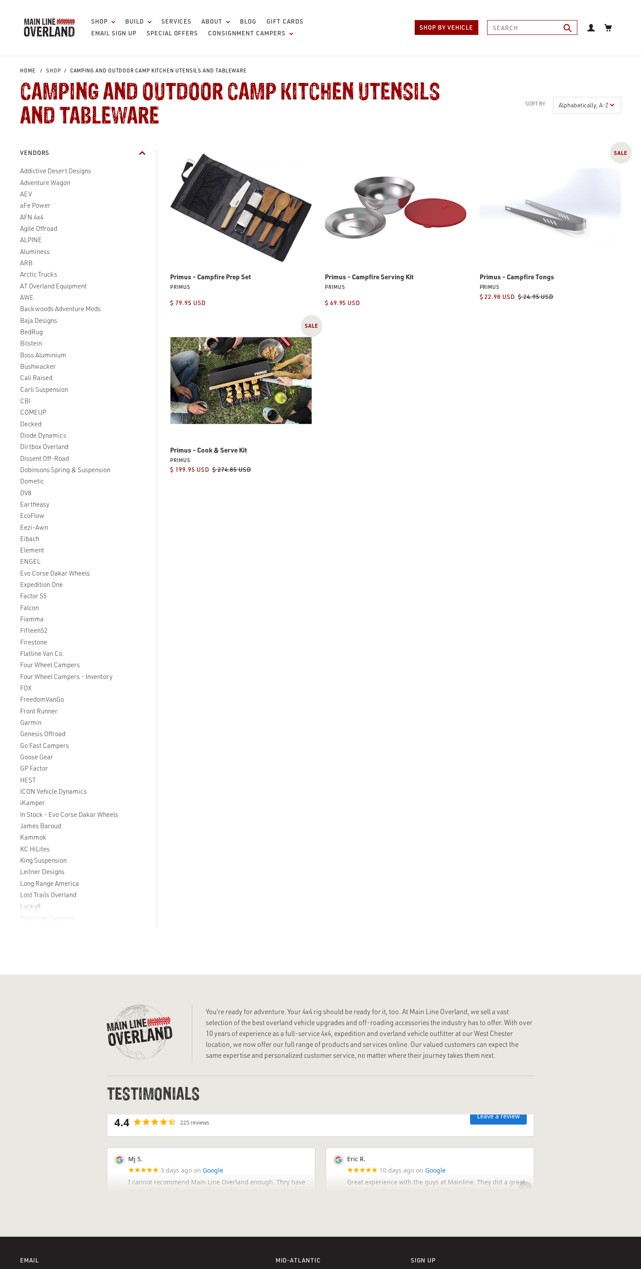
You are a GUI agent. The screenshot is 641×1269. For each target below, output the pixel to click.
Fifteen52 (34, 630)
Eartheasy (34, 504)
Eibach (29, 539)
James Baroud (40, 826)
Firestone (33, 642)
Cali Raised (36, 378)
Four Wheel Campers (50, 665)
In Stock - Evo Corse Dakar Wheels (69, 814)
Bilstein (31, 343)
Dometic (32, 481)
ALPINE (31, 240)
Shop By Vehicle (446, 27)
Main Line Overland (47, 918)
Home (28, 70)
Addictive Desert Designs (55, 171)
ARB (26, 263)
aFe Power (35, 205)
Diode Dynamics (43, 435)
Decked (30, 424)
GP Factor (34, 768)
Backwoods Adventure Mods (60, 309)
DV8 (25, 493)
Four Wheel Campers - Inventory (66, 676)
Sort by (535, 103)
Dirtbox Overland (44, 446)
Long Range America (49, 883)
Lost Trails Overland (48, 895)
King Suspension (43, 860)
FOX (25, 688)
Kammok (33, 837)
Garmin (30, 722)
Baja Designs (38, 320)
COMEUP (33, 412)
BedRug (31, 332)
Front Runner (39, 711)
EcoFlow (32, 515)
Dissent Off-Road (44, 458)
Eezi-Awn (34, 527)
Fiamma (32, 619)
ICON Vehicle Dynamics (53, 791)
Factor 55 (33, 596)
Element (32, 550)
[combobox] (532, 27)
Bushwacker (38, 366)
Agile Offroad (38, 228)
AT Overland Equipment (53, 286)
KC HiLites (35, 849)
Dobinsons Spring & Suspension (65, 470)
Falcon (29, 608)
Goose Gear (36, 757)
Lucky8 (30, 906)
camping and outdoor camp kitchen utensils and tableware (158, 70)
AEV (26, 194)
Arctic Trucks (38, 274)
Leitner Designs (42, 872)
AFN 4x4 (32, 217)
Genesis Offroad (42, 734)
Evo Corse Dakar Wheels (55, 573)
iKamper (32, 803)
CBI (25, 401)
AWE (27, 297)
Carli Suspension (44, 389)
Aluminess (35, 251)
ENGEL (30, 561)
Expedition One (41, 584)
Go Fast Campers (44, 745)
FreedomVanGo (42, 699)
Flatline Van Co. (42, 653)
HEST (28, 780)
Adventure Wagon (45, 182)
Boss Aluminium (43, 355)
